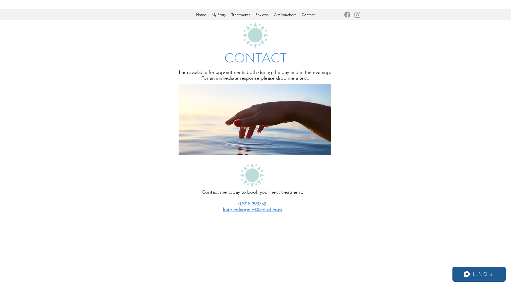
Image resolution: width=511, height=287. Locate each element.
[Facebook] (347, 15)
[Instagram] (357, 15)
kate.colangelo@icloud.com (252, 210)
